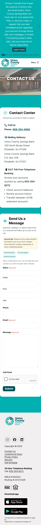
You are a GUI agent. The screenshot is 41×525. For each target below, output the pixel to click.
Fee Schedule (11, 462)
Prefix (5, 277)
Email (9, 320)
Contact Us (10, 451)
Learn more (19, 49)
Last (4, 300)
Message (11, 332)
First (5, 289)
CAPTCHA (7, 372)
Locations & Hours (13, 454)
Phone (6, 308)
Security (8, 460)
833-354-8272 (16, 471)
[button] (38, 26)
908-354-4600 (21, 129)
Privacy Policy (11, 457)
